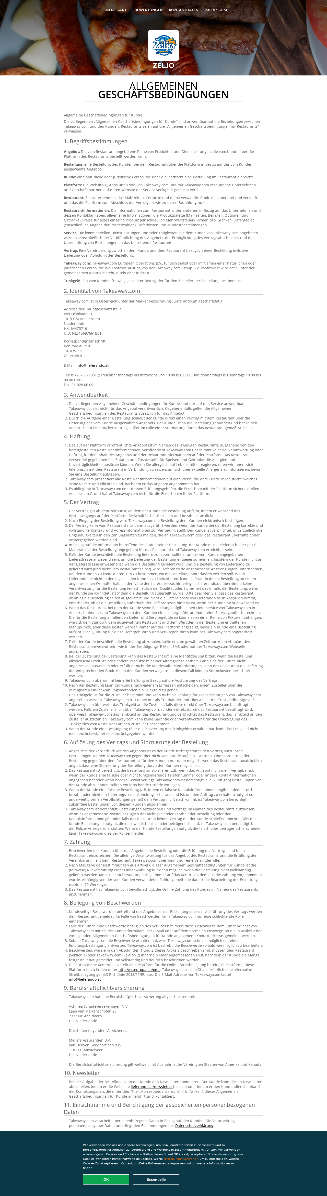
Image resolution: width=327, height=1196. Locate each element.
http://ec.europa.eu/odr (139, 969)
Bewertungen (149, 9)
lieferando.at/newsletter (152, 1086)
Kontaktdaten (183, 9)
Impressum (216, 9)
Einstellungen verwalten (181, 1159)
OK (106, 1179)
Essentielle (156, 1179)
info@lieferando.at (93, 365)
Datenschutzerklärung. (194, 1125)
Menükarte (117, 9)
